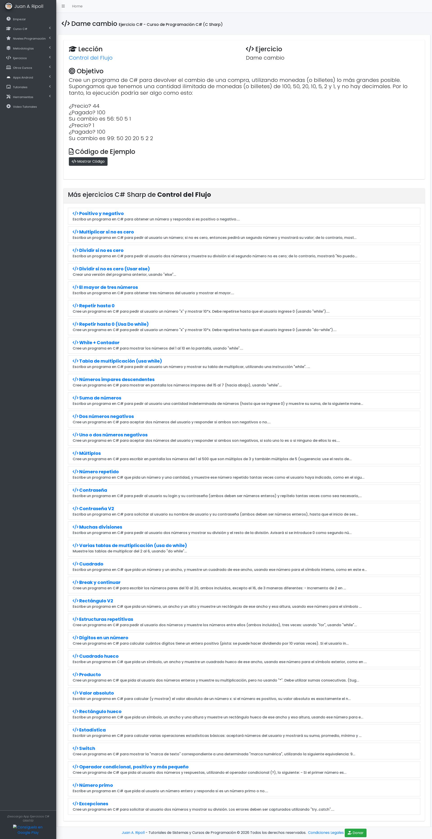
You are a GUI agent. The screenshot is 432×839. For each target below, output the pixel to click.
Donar (358, 832)
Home (77, 6)
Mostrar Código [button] (90, 161)
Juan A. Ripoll (133, 832)
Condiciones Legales (325, 832)
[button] (63, 6)
